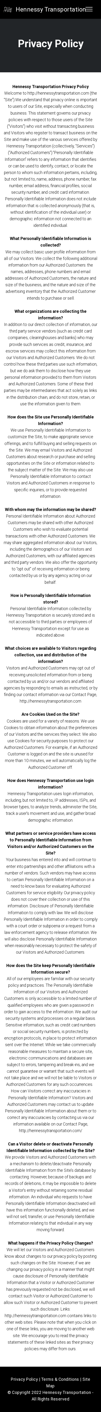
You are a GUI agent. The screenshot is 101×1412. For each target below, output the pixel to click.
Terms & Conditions (60, 1379)
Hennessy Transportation (51, 9)
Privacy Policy (24, 1379)
